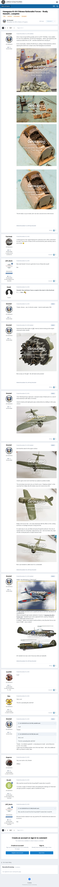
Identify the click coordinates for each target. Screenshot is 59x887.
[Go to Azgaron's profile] (9, 762)
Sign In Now (41, 852)
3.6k (10, 793)
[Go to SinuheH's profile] (4, 21)
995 (10, 685)
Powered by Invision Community (29, 884)
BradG (9, 780)
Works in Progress (23, 22)
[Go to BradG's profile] (9, 785)
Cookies (29, 882)
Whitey (50, 230)
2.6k (10, 709)
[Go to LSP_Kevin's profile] (9, 266)
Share (42, 21)
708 (10, 250)
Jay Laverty (21, 611)
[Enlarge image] (23, 243)
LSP (33, 328)
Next (11, 27)
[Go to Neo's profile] (9, 701)
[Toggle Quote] (18, 723)
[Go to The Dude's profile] (9, 242)
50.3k (9, 276)
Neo (8, 696)
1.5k (10, 47)
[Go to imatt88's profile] (9, 677)
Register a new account (17, 852)
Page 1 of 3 (20, 27)
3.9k (10, 770)
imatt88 (9, 672)
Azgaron (9, 757)
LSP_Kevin (8, 261)
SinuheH (11, 20)
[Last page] (14, 28)
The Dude (9, 236)
